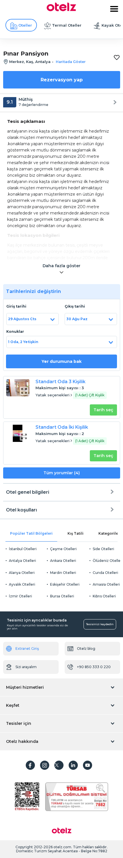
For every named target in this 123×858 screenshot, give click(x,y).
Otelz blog (86, 648)
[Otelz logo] (61, 9)
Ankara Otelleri (63, 560)
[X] (59, 765)
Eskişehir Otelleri (65, 584)
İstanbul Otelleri (23, 549)
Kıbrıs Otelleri (104, 596)
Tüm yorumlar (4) (61, 472)
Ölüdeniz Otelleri (108, 560)
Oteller (25, 25)
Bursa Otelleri (62, 596)
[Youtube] (87, 765)
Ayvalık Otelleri (22, 584)
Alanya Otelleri (22, 572)
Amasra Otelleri (106, 584)
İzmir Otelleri (20, 596)
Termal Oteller (67, 25)
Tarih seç (103, 409)
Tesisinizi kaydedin (100, 624)
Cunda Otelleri (105, 572)
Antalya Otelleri (22, 560)
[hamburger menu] (114, 9)
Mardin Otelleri (63, 572)
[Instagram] (44, 765)
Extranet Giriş (27, 648)
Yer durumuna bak (61, 361)
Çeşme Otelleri (63, 549)
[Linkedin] (73, 765)
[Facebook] (30, 765)
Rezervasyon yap (62, 79)
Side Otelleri (103, 549)
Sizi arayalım (26, 667)
